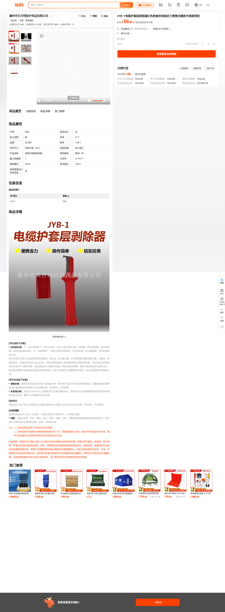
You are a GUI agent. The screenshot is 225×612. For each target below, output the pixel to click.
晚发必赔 (125, 33)
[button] (73, 70)
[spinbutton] (208, 44)
